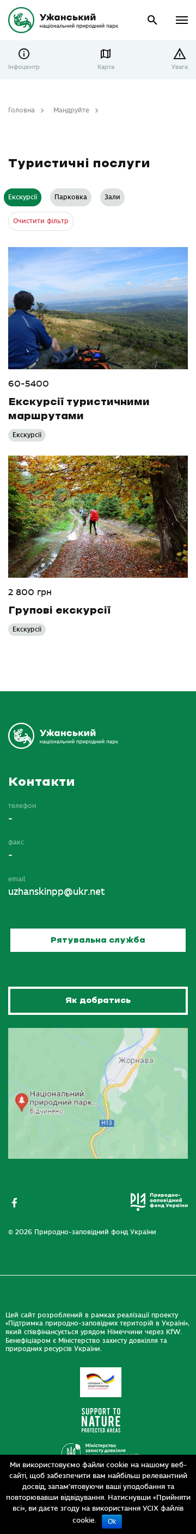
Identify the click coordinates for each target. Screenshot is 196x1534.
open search (153, 20)
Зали (112, 197)
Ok (112, 1521)
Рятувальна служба (98, 940)
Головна (21, 110)
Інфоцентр (24, 67)
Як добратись (98, 1000)
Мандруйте (71, 110)
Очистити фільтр (41, 221)
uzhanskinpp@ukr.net (56, 892)
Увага (179, 67)
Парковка (70, 197)
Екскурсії (22, 197)
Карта (105, 67)
